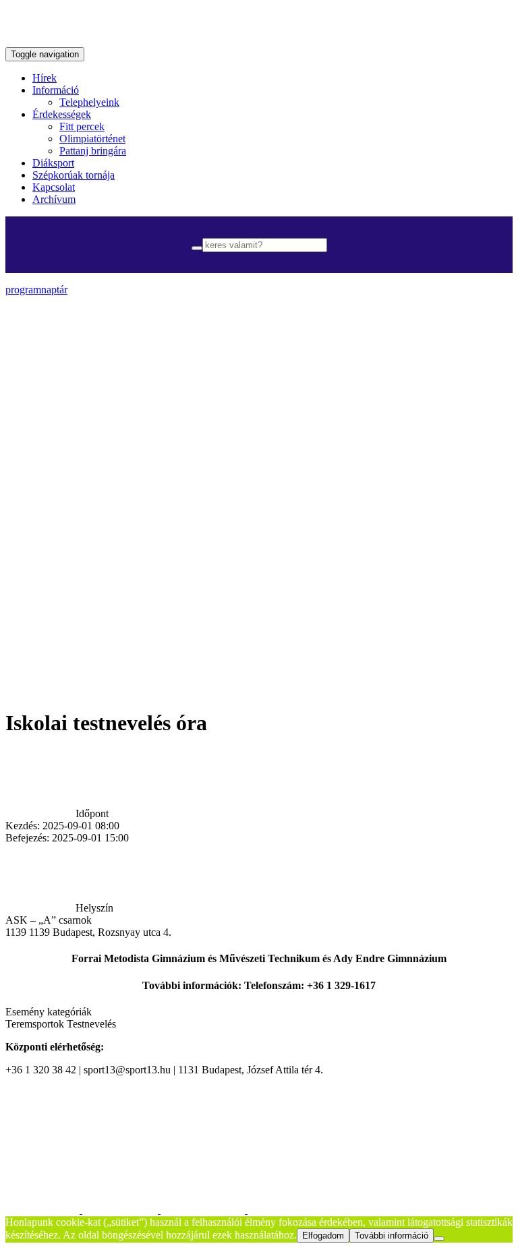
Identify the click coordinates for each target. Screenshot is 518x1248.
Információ (55, 90)
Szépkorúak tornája (73, 175)
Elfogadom (323, 1235)
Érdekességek (61, 114)
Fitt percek (82, 126)
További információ (391, 1235)
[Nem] (439, 1239)
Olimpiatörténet (92, 138)
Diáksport (53, 163)
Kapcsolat (53, 187)
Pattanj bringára (92, 150)
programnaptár (36, 289)
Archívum (54, 199)
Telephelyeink (89, 102)
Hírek (44, 78)
